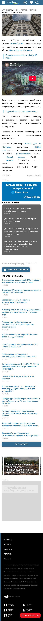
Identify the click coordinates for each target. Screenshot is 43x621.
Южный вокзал (15, 157)
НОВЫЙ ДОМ (17, 43)
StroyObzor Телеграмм (14, 596)
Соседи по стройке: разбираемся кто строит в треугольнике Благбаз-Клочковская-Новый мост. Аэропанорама (20, 246)
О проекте (8, 549)
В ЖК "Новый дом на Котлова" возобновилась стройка (17, 210)
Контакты (8, 540)
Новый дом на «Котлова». (20, 50)
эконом (9, 160)
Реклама (7, 544)
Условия (7, 559)
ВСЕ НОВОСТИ (21, 444)
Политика (8, 554)
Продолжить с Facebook (17, 269)
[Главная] (13, 2)
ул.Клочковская (23, 153)
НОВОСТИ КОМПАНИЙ (13, 276)
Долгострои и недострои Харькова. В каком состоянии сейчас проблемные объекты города (21, 232)
